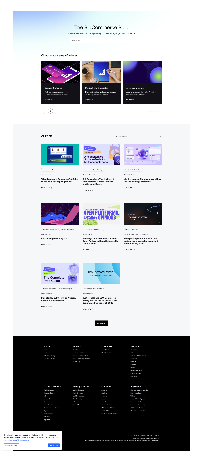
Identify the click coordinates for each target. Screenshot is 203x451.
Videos (132, 396)
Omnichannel (48, 402)
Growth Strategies (131, 229)
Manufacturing (77, 399)
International (48, 405)
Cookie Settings (155, 440)
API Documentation (136, 408)
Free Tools (133, 376)
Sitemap (147, 440)
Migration (47, 420)
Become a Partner (78, 353)
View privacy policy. (10, 440)
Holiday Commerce (49, 288)
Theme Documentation (138, 411)
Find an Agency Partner (80, 356)
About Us (105, 390)
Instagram (156, 435)
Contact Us (105, 411)
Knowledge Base (136, 393)
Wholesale (47, 399)
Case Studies (106, 350)
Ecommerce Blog (136, 370)
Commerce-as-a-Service (52, 408)
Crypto (46, 411)
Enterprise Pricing (49, 356)
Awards (104, 402)
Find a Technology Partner (81, 359)
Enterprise (47, 417)
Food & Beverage (78, 396)
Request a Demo (49, 359)
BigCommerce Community (93, 229)
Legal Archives (140, 440)
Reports (133, 364)
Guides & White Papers (138, 356)
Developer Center (136, 402)
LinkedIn (143, 435)
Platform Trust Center (109, 408)
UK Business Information (110, 414)
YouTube (149, 435)
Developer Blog (135, 373)
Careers (104, 396)
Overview (76, 350)
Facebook (136, 435)
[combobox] (101, 40)
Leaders (104, 393)
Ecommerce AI (48, 170)
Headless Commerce (50, 393)
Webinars (133, 359)
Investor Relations (107, 405)
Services (46, 353)
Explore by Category (122, 136)
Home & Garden (78, 405)
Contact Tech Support (137, 399)
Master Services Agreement (127, 440)
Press (103, 399)
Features (46, 350)
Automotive (76, 402)
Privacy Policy (88, 440)
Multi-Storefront (49, 390)
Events (132, 367)
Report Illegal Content (99, 440)
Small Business (48, 414)
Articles (132, 353)
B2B (45, 396)
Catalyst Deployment (68, 229)
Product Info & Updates (133, 170)
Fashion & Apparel (78, 390)
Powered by (76, 362)
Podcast (133, 362)
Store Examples (107, 353)
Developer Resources (50, 229)
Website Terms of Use (112, 440)
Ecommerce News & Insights (94, 170)
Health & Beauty (78, 393)
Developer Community (137, 405)
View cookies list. (23, 440)
